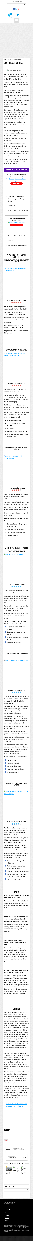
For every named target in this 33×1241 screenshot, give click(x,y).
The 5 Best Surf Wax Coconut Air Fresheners (15, 1149)
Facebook (7, 1213)
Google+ (7, 1218)
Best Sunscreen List (23, 1172)
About (16, 1)
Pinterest (7, 1215)
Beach (9, 59)
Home (13, 1)
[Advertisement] (16, 40)
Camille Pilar (6, 1125)
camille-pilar (7, 65)
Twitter (6, 1220)
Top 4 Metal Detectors (16, 1171)
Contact (20, 1)
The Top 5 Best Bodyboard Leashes (17, 1156)
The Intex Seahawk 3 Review (8, 1173)
